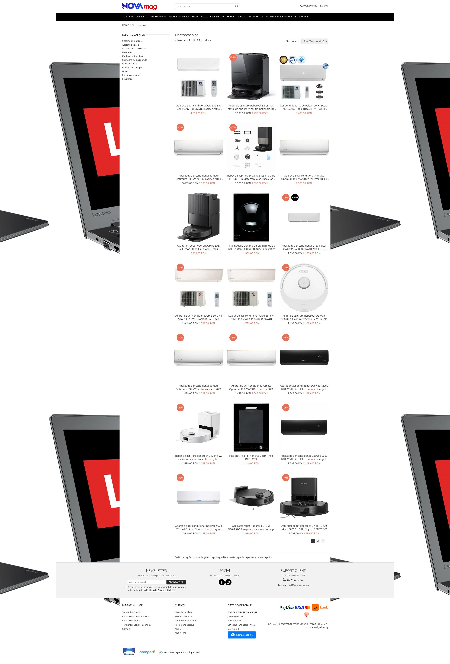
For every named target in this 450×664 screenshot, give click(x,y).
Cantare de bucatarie (133, 56)
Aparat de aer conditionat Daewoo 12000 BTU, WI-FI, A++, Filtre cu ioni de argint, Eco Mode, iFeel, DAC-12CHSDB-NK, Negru (304, 387)
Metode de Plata (183, 612)
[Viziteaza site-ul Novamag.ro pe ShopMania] (129, 652)
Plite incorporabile (131, 75)
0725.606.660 (295, 580)
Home (230, 16)
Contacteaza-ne (244, 635)
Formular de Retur (250, 16)
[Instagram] (228, 582)
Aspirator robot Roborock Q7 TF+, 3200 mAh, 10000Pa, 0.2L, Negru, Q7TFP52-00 (304, 527)
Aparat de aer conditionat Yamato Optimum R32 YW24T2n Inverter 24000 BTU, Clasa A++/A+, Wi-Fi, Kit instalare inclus (198, 177)
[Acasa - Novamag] (139, 6)
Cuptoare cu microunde (134, 59)
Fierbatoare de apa (132, 67)
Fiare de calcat (129, 63)
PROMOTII (157, 16)
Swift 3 (303, 16)
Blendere (126, 52)
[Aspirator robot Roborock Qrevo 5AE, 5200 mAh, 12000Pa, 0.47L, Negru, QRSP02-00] (198, 217)
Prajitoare (127, 78)
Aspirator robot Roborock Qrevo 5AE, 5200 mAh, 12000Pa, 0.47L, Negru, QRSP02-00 (198, 247)
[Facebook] (222, 582)
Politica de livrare (131, 620)
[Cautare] (237, 6)
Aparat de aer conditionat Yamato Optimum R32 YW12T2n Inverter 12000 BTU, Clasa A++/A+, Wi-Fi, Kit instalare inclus (198, 387)
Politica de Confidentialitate (160, 590)
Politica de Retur (212, 16)
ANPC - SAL (181, 633)
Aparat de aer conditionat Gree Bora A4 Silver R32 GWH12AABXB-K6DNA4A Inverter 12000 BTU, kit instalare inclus (198, 317)
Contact (126, 628)
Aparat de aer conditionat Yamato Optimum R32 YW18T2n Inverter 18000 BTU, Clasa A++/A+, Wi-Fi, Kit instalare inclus (304, 177)
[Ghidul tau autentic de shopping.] (147, 652)
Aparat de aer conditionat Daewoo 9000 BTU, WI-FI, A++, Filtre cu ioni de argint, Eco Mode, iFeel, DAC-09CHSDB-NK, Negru (304, 457)
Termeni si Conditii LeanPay (136, 624)
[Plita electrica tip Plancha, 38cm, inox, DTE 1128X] (251, 427)
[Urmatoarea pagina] (323, 541)
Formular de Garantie (281, 16)
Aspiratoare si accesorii (134, 48)
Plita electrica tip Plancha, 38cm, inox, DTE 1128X (251, 457)
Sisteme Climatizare (132, 40)
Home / (126, 25)
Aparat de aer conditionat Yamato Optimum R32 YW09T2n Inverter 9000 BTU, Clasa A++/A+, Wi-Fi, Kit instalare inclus (251, 387)
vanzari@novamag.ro (295, 585)
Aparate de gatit (130, 44)
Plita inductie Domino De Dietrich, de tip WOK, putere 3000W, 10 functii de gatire (251, 247)
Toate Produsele (133, 16)
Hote (124, 71)
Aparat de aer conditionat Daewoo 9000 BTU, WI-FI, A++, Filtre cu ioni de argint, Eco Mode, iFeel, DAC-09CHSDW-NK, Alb (198, 527)
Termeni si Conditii (132, 612)
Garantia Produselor (183, 16)
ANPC (178, 628)
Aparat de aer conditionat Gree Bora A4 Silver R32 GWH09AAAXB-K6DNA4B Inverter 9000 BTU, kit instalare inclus (251, 317)
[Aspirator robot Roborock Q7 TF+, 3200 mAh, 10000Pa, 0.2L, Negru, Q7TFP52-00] (304, 497)
